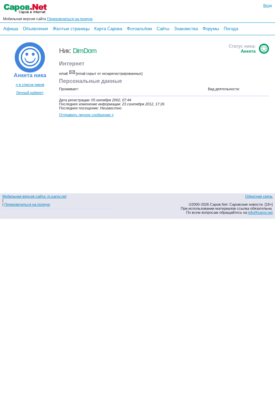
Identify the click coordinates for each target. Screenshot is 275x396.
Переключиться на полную (70, 19)
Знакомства (186, 28)
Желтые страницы (71, 28)
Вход (267, 5)
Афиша (10, 28)
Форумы (211, 28)
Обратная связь (259, 196)
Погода (231, 28)
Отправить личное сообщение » (86, 115)
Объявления (35, 28)
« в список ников (30, 85)
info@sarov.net (260, 212)
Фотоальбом (139, 28)
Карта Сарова (108, 28)
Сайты (163, 28)
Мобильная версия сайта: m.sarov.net (34, 196)
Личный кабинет (30, 93)
